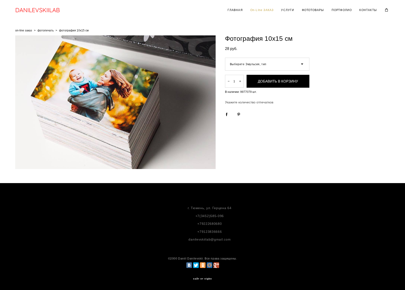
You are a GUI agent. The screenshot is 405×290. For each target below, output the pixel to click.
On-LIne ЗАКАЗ (262, 10)
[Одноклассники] (203, 265)
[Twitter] (196, 265)
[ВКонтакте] (189, 265)
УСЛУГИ (287, 10)
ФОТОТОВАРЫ (313, 10)
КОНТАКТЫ (368, 10)
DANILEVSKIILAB (37, 10)
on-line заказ (23, 30)
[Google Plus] (216, 265)
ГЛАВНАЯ (235, 10)
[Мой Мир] (209, 265)
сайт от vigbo (202, 279)
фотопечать (46, 30)
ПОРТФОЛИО (342, 10)
